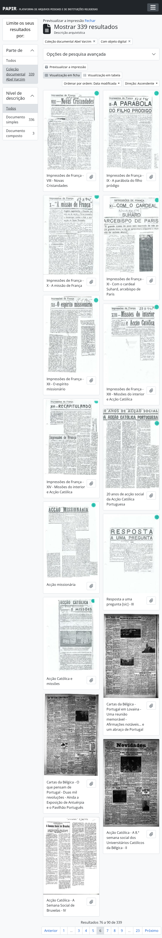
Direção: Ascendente (140, 83)
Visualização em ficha (64, 75)
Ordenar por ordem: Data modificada (90, 83)
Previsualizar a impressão (67, 67)
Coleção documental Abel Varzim (20, 74)
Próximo (151, 930)
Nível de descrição (15, 95)
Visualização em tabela (103, 75)
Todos (11, 60)
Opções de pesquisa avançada (76, 54)
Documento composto (20, 133)
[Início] (52, 7)
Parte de (14, 50)
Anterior (51, 930)
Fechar (90, 20)
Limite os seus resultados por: (20, 29)
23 (138, 930)
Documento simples (20, 119)
